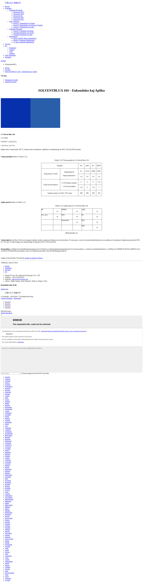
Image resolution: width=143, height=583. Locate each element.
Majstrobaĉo (13, 36)
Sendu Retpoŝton (6, 313)
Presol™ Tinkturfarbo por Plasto (24, 23)
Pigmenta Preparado (16, 10)
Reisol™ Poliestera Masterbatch (24, 40)
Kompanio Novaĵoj (11, 80)
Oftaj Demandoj (10, 55)
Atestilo (11, 50)
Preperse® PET (18, 18)
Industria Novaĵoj (11, 82)
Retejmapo (17, 298)
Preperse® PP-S (18, 14)
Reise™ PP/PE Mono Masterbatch (24, 38)
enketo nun (4, 289)
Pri (6, 46)
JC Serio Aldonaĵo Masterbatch (23, 42)
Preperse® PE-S (18, 12)
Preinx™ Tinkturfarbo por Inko (23, 27)
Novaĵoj (7, 44)
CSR (10, 51)
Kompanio (12, 48)
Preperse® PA (18, 16)
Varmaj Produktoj (6, 298)
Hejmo (7, 6)
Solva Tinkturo (14, 21)
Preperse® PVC (18, 19)
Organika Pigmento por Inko (22, 35)
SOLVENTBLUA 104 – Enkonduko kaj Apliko (21, 72)
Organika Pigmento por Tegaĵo (23, 33)
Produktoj (8, 8)
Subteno (12, 53)
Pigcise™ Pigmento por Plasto (23, 31)
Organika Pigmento (15, 29)
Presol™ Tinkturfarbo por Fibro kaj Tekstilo (28, 25)
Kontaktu (8, 57)
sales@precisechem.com (20, 279)
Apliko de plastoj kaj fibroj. (34, 258)
